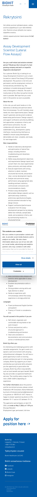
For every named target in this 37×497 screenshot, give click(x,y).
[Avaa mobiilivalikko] (33, 4)
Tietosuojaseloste (11, 488)
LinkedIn (18, 469)
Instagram (18, 475)
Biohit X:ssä (19, 472)
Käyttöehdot (10, 491)
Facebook (19, 466)
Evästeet (9, 490)
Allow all (18, 264)
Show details (26, 258)
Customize (17, 271)
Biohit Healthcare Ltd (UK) (18, 455)
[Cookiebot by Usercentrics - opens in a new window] (26, 224)
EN (20, 4)
